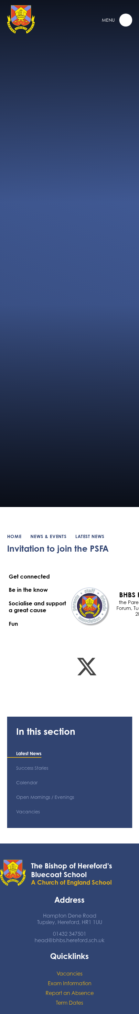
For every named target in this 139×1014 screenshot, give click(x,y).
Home (14, 536)
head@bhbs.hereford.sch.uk (69, 940)
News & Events (48, 536)
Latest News (89, 536)
